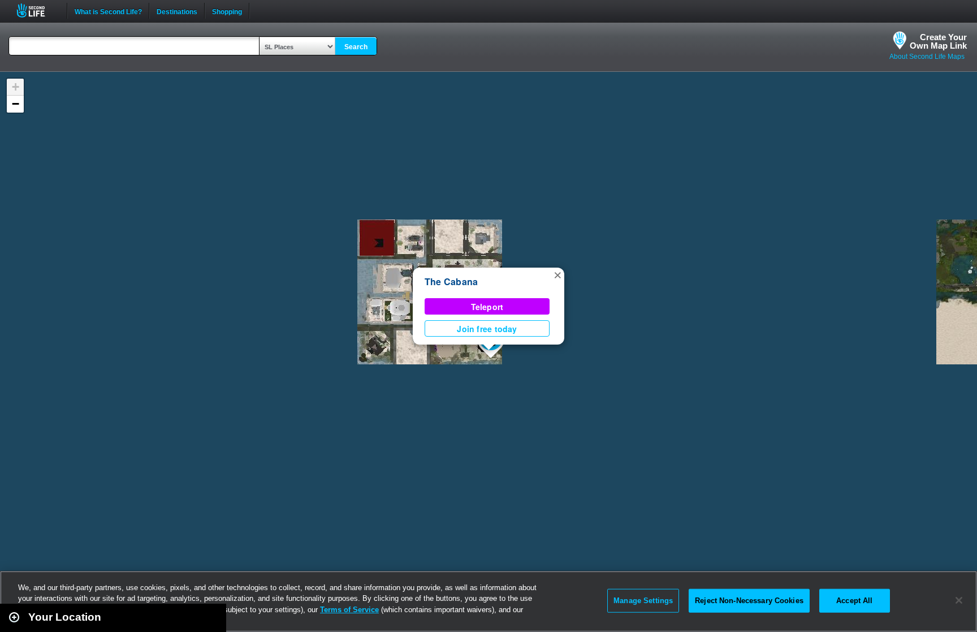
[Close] (958, 600)
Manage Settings (643, 600)
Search (356, 47)
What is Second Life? (108, 11)
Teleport (487, 306)
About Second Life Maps (927, 57)
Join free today (487, 328)
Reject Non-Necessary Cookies (749, 600)
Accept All (854, 600)
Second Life (37, 10)
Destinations (177, 11)
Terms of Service (349, 609)
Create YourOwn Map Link (938, 41)
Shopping (227, 11)
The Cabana (451, 281)
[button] (557, 274)
